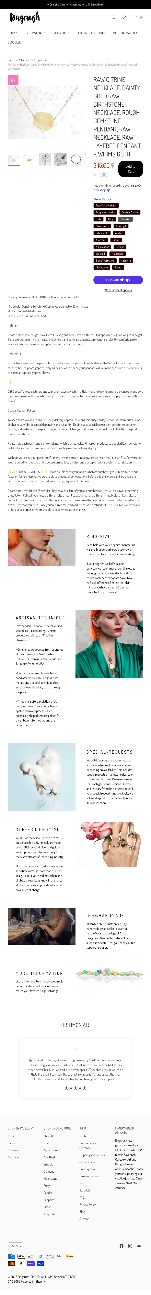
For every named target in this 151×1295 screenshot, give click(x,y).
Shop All (38, 60)
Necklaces (14, 1157)
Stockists (84, 1190)
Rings (11, 1136)
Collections (24, 60)
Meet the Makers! (125, 33)
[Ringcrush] (25, 17)
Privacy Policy (87, 1204)
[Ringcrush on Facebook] (121, 1246)
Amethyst (49, 1157)
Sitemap (84, 1219)
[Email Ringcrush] (138, 1246)
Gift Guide (59, 33)
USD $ (14, 1246)
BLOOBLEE (14, 42)
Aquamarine (51, 1150)
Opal (46, 1143)
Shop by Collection (90, 33)
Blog (82, 1212)
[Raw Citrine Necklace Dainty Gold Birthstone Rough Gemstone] (45, 112)
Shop (11, 33)
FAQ (81, 1197)
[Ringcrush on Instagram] (130, 1246)
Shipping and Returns (92, 1155)
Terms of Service (89, 1176)
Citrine (47, 1207)
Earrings (12, 1143)
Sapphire (49, 1200)
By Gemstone (33, 33)
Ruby (47, 1186)
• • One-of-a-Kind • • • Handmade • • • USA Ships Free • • (75, 4)
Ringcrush (23, 1277)
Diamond (49, 1171)
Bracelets (13, 1150)
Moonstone (50, 1178)
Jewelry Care (87, 1162)
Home (11, 60)
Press (82, 1183)
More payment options (118, 290)
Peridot (48, 1193)
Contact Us (85, 1136)
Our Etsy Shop (87, 1169)
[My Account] (124, 17)
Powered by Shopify (33, 1281)
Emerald (48, 1164)
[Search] (113, 17)
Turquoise (49, 1214)
